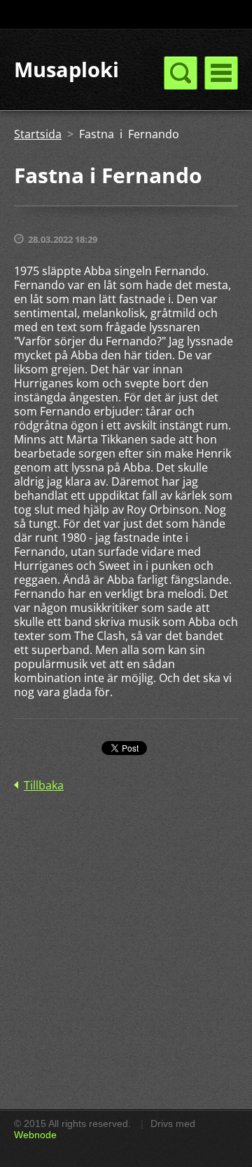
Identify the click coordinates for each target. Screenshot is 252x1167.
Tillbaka (44, 785)
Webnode (35, 1134)
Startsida (38, 134)
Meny (221, 73)
